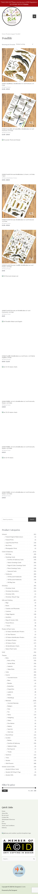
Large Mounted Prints (12, 543)
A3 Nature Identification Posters (15, 637)
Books (7, 606)
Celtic (7, 672)
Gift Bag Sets (11, 582)
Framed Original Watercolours (14, 537)
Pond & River (9, 735)
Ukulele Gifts (9, 775)
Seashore (8, 755)
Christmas (5, 586)
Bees (8, 680)
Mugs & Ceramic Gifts (12, 620)
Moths (9, 695)
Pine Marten (10, 723)
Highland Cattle (12, 746)
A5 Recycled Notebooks (14, 577)
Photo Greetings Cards (14, 568)
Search (32, 519)
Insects (8, 675)
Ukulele (8, 760)
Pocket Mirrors (10, 623)
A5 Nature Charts (11, 643)
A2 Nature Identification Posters (15, 631)
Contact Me (5, 817)
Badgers (9, 706)
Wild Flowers (9, 763)
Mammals (8, 701)
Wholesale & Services (8, 819)
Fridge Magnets (10, 614)
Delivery (4, 828)
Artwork (4, 534)
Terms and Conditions (8, 825)
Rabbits (9, 726)
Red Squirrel (11, 749)
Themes (4, 655)
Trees (7, 758)
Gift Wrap (8, 554)
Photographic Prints (11, 548)
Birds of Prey (11, 660)
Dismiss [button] (26, 4)
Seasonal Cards (12, 571)
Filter (5, 790)
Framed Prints (10, 540)
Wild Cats (10, 732)
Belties (9, 740)
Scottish (8, 738)
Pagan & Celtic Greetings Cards (16, 565)
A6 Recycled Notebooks (14, 579)
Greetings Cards (10, 557)
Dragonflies (10, 689)
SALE (3, 652)
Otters (9, 720)
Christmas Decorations (12, 591)
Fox (8, 712)
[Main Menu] (34, 16)
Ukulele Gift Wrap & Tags (13, 772)
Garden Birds (11, 663)
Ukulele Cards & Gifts (8, 767)
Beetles (9, 683)
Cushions (8, 611)
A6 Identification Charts (12, 646)
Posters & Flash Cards (8, 629)
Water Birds (10, 669)
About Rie (5, 813)
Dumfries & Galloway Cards (15, 560)
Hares (9, 715)
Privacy (4, 823)
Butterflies (10, 686)
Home (3, 34)
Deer (8, 709)
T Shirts (8, 626)
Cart (3, 821)
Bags (7, 603)
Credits (23, 887)
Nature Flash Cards (11, 649)
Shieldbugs (10, 698)
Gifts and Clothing (7, 600)
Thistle (9, 752)
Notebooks (9, 574)
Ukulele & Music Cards (12, 769)
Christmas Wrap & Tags (12, 597)
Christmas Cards (10, 588)
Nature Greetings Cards (14, 562)
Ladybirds (10, 692)
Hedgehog (10, 717)
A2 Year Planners (11, 634)
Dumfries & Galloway (13, 743)
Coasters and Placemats (13, 608)
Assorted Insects (12, 677)
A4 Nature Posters (11, 640)
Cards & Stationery (7, 552)
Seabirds (10, 666)
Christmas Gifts (10, 594)
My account (5, 815)
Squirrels (10, 729)
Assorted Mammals (13, 703)
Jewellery (8, 617)
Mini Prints (9, 545)
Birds (7, 658)
